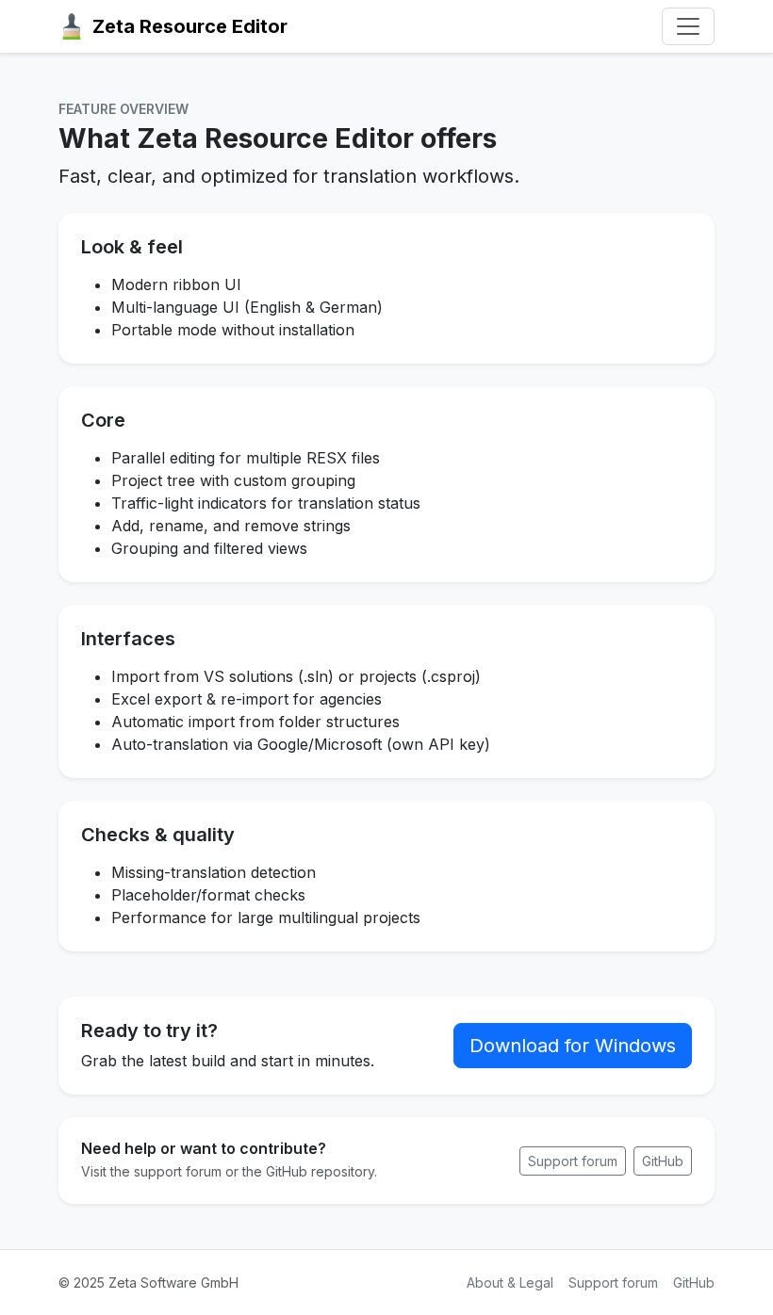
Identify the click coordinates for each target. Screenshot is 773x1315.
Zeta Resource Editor (190, 26)
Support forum (572, 1161)
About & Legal (510, 1282)
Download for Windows (572, 1045)
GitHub (662, 1161)
